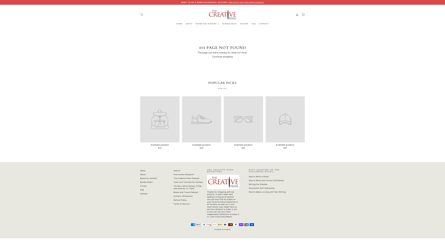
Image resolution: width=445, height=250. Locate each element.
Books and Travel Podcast (186, 192)
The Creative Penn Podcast (187, 178)
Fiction (244, 24)
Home (179, 24)
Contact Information (183, 196)
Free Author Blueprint (184, 174)
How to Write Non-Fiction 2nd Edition (266, 180)
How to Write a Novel (259, 176)
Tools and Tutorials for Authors (188, 182)
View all (222, 88)
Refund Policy (180, 200)
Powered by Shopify (222, 229)
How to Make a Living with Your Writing (267, 192)
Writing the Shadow (258, 184)
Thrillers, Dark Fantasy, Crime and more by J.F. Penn (188, 187)
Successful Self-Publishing (261, 188)
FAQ (254, 24)
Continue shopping (222, 56)
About (189, 24)
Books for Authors (206, 24)
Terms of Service (182, 204)
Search (177, 171)
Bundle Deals (229, 24)
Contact (264, 24)
